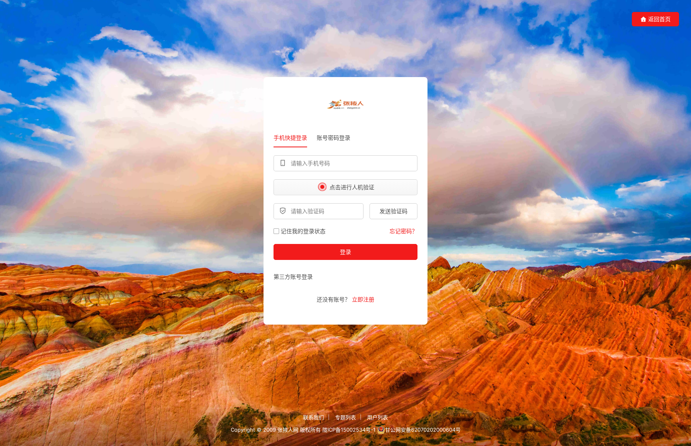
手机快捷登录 (290, 137)
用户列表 (377, 417)
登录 (345, 251)
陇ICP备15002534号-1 (348, 429)
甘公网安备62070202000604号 (423, 429)
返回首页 (659, 19)
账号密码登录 (333, 137)
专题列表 (345, 417)
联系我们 (313, 417)
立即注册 (363, 299)
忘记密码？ (403, 231)
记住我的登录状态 (303, 231)
